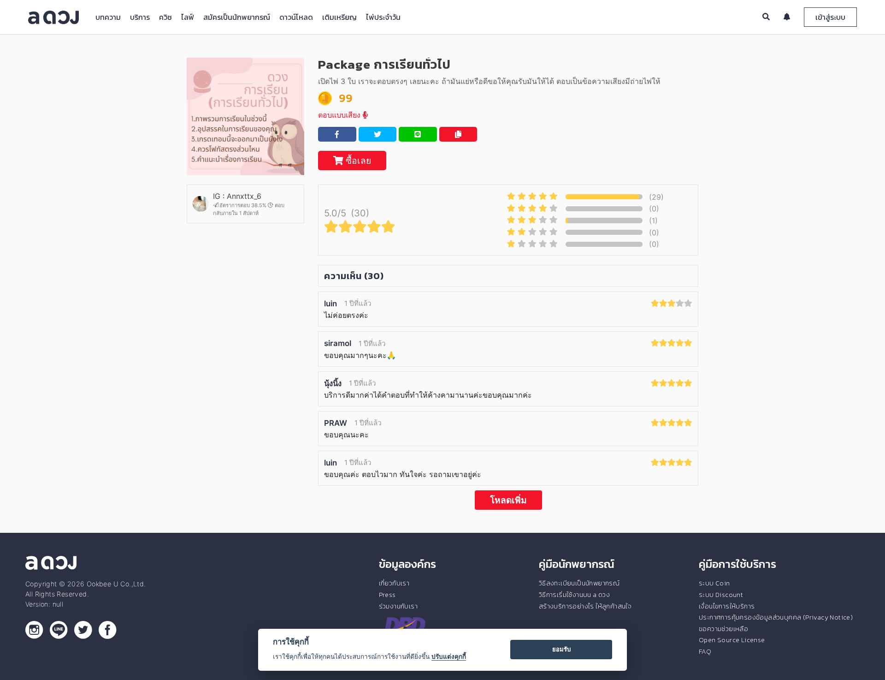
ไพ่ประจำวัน (383, 17)
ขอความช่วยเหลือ (723, 629)
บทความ (108, 17)
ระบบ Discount (721, 595)
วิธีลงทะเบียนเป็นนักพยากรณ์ (579, 583)
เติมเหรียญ (339, 17)
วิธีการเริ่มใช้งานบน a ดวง (574, 595)
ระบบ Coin (714, 583)
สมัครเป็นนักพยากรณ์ (236, 17)
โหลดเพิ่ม (508, 500)
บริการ (140, 17)
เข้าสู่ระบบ (830, 17)
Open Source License (732, 640)
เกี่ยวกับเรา (394, 583)
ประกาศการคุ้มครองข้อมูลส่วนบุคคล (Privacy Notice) (776, 617)
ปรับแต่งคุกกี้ (448, 656)
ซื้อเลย (357, 160)
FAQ (705, 651)
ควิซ (165, 17)
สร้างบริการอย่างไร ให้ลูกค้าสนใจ (585, 606)
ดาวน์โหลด (296, 17)
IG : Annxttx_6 (237, 196)
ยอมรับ (561, 649)
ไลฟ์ (187, 17)
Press (387, 595)
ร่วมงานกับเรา (398, 606)
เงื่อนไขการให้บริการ (727, 606)
